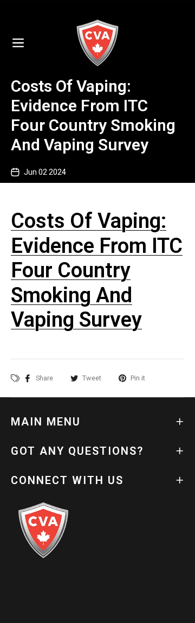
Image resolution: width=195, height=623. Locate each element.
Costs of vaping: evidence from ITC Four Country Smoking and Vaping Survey (97, 270)
